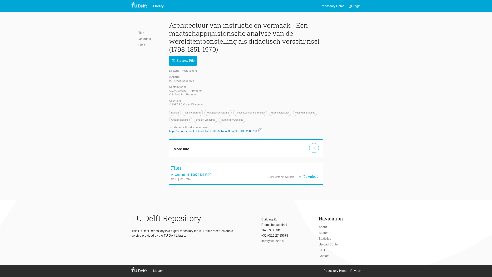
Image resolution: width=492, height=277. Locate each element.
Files (141, 45)
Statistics (325, 238)
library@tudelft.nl (272, 241)
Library (158, 6)
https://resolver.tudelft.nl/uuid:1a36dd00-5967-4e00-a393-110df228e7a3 (213, 131)
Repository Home (332, 6)
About (323, 227)
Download (308, 176)
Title (141, 32)
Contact (324, 256)
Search (323, 232)
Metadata (144, 39)
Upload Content (329, 244)
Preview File (182, 60)
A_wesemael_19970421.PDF (191, 174)
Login (354, 6)
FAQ (322, 250)
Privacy (355, 270)
